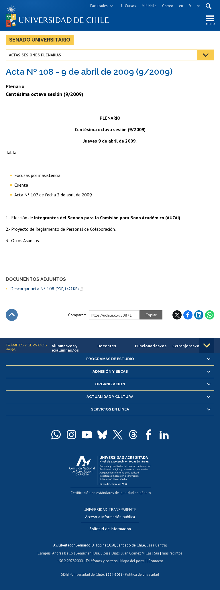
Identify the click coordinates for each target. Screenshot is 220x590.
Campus (44, 553)
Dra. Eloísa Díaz (106, 553)
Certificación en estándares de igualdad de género (110, 492)
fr (190, 5)
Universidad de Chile (87, 574)
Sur (156, 553)
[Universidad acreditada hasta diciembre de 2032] (110, 469)
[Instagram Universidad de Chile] (71, 434)
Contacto (155, 561)
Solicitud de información (110, 528)
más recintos (172, 553)
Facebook (187, 314)
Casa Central (156, 545)
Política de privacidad (142, 574)
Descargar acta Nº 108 (44, 288)
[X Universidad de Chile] (118, 434)
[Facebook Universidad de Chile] (149, 434)
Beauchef (83, 553)
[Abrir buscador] (208, 6)
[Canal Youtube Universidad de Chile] (87, 434)
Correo (167, 5)
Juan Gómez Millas (136, 553)
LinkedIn (198, 314)
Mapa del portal (133, 561)
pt (198, 5)
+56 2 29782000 (70, 561)
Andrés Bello (62, 553)
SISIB (65, 574)
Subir (12, 315)
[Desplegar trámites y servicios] (206, 345)
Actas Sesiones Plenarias (35, 55)
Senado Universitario (39, 40)
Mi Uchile (149, 5)
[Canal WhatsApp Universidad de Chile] (56, 434)
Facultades (99, 5)
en (181, 5)
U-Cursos (128, 5)
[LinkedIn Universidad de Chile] (164, 434)
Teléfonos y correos (101, 561)
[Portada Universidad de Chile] (58, 15)
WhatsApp (209, 314)
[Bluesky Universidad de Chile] (102, 434)
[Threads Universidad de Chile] (133, 434)
